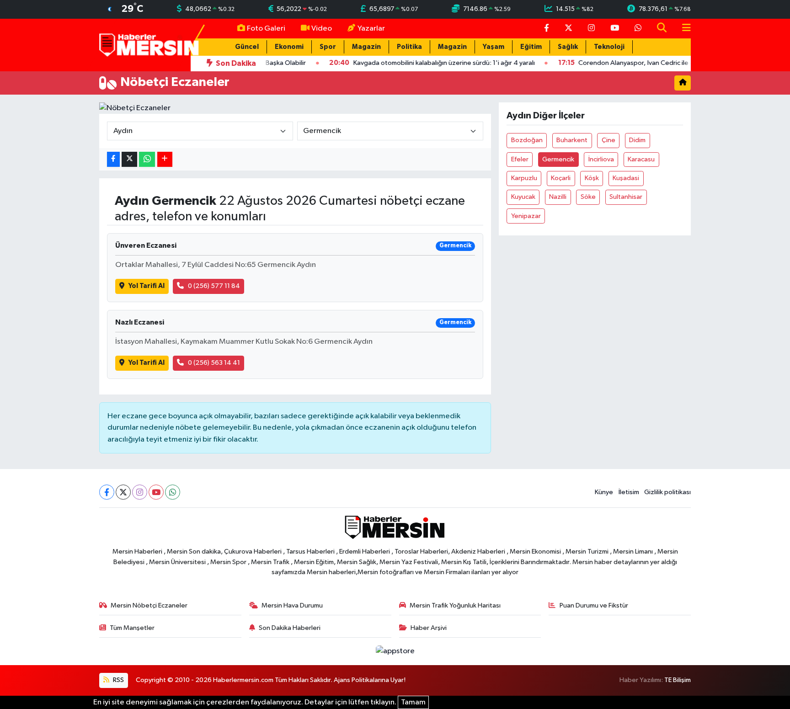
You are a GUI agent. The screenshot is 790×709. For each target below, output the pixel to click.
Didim (637, 140)
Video (321, 28)
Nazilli (557, 196)
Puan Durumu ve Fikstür (594, 605)
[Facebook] (106, 492)
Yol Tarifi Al (146, 286)
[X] (123, 492)
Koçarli (561, 178)
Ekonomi (289, 46)
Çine (608, 140)
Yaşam (493, 46)
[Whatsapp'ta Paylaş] (147, 159)
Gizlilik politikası (667, 492)
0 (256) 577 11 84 (214, 286)
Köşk (592, 178)
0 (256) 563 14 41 (214, 362)
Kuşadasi (626, 178)
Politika (409, 46)
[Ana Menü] (682, 28)
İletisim (629, 492)
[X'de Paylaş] (129, 159)
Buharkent (571, 140)
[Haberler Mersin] (149, 44)
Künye (604, 492)
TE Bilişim (677, 680)
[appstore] (395, 651)
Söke (588, 196)
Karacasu (641, 159)
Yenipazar (526, 216)
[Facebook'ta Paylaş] (113, 159)
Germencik (558, 159)
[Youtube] (156, 492)
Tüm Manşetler (132, 627)
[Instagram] (139, 492)
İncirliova (601, 159)
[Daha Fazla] (164, 159)
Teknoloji (609, 46)
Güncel (247, 46)
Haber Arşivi (429, 627)
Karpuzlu (524, 178)
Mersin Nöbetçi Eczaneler (149, 605)
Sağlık (568, 46)
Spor (328, 46)
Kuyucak (523, 196)
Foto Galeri (266, 28)
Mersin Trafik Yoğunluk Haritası (455, 605)
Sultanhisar (625, 196)
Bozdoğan (527, 140)
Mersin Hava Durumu (292, 605)
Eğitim (531, 46)
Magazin (366, 46)
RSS (118, 680)
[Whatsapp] (172, 492)
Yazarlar (371, 28)
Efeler (519, 159)
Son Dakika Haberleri (289, 627)
